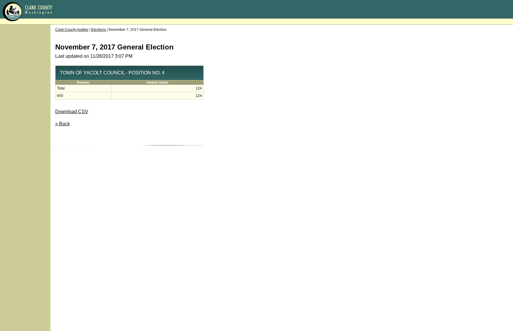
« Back (62, 123)
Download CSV (71, 111)
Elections (98, 30)
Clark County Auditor (71, 30)
